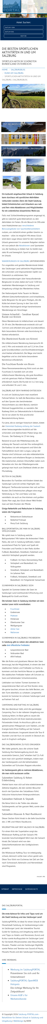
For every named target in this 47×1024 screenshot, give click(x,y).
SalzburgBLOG (18, 69)
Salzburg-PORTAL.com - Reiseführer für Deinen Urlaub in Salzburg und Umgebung (22, 1017)
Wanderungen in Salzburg (15, 261)
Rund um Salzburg (14, 73)
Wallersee (14, 632)
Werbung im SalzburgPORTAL (25, 969)
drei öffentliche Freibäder (18, 645)
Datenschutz (31, 889)
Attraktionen (24, 245)
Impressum (17, 889)
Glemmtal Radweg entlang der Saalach (22, 426)
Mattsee (13, 615)
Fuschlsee (14, 609)
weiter (23, 36)
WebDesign (18, 1021)
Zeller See (14, 629)
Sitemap (5, 889)
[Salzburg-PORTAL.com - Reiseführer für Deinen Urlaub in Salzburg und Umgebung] (12, 6)
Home (5, 69)
